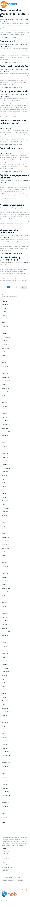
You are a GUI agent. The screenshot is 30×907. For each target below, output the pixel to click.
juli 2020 (4, 551)
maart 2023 (5, 453)
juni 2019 (4, 599)
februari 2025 (5, 370)
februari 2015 (5, 784)
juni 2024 (4, 399)
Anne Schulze (6, 21)
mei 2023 (4, 446)
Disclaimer (4, 862)
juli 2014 (4, 810)
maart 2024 (5, 410)
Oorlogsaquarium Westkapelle (14, 91)
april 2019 (4, 606)
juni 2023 (4, 442)
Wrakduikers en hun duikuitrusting (9, 231)
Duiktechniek (20, 880)
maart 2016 (5, 741)
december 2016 (6, 708)
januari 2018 (5, 661)
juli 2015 (4, 770)
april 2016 (4, 737)
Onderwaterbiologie (8, 880)
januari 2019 (5, 617)
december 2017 (6, 664)
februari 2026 (5, 326)
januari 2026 (5, 330)
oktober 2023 (5, 428)
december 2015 (6, 751)
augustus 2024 (5, 391)
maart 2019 (5, 610)
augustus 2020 (5, 548)
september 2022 (6, 475)
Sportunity (8, 900)
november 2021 (6, 508)
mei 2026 (4, 315)
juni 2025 (4, 355)
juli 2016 (4, 726)
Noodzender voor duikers (12, 204)
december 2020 (6, 537)
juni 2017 (4, 686)
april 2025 (4, 362)
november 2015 (6, 755)
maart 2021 (5, 533)
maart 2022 (5, 497)
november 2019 (6, 581)
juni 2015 (4, 773)
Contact (4, 860)
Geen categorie (9, 37)
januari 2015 (5, 788)
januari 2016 (5, 748)
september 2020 (6, 544)
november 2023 (6, 424)
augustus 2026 (5, 304)
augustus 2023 (5, 435)
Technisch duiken (7, 877)
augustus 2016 (5, 722)
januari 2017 (5, 704)
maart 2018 (5, 653)
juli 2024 (4, 395)
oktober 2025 (5, 341)
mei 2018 (4, 646)
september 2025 (6, 344)
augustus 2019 (5, 591)
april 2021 (4, 530)
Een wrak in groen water (11, 148)
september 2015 (6, 762)
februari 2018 (5, 657)
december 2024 (6, 377)
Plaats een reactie (17, 37)
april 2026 (4, 319)
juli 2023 (4, 439)
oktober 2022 (5, 471)
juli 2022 (4, 482)
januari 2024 (5, 417)
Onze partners (5, 858)
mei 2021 (4, 526)
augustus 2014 (5, 806)
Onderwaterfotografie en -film (11, 874)
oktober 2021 (5, 511)
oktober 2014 (5, 799)
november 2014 (6, 795)
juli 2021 (4, 519)
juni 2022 (4, 486)
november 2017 (6, 668)
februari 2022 (5, 501)
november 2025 (6, 337)
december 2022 (6, 464)
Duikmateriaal (7, 870)
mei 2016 (4, 733)
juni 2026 (4, 311)
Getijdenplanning (6, 851)
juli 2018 (4, 639)
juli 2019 (4, 595)
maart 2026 (5, 322)
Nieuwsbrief (5, 855)
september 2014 (6, 802)
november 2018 (6, 624)
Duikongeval (5, 857)
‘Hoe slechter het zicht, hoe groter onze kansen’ (13, 121)
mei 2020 (4, 559)
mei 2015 (4, 777)
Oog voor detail (7, 41)
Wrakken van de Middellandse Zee (14, 15)
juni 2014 (4, 813)
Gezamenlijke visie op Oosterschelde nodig (10, 258)
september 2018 (6, 631)
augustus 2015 (5, 766)
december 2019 (6, 577)
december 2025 (6, 333)
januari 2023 (5, 461)
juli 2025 (4, 351)
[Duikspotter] (9, 4)
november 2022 (6, 468)
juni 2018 (4, 642)
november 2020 (6, 541)
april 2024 (4, 406)
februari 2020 (5, 570)
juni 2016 (4, 730)
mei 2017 (4, 690)
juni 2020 (4, 555)
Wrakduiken (18, 877)
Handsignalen (5, 853)
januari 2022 (5, 504)
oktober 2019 (5, 584)
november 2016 (6, 711)
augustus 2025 (5, 348)
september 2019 (6, 588)
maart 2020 (5, 566)
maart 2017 (5, 697)
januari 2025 (5, 373)
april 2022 (4, 493)
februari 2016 (5, 744)
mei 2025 (4, 359)
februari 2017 (5, 701)
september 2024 (6, 388)
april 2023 (4, 450)
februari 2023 (5, 457)
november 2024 (6, 381)
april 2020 (4, 562)
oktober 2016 (5, 715)
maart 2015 (5, 781)
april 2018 (4, 650)
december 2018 (6, 621)
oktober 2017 (5, 671)
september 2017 (6, 675)
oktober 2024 (5, 384)
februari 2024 (5, 413)
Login (3, 825)
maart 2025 (5, 366)
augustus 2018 (5, 635)
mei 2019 (4, 602)
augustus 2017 (5, 679)
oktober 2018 (5, 628)
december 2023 (6, 421)
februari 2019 (5, 613)
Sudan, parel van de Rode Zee (14, 66)
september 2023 (6, 431)
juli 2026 (4, 308)
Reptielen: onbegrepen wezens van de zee (14, 176)
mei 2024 (4, 402)
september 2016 (6, 719)
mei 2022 (4, 490)
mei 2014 (4, 817)
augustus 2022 (5, 479)
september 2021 (6, 515)
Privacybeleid (5, 864)
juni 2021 (4, 522)
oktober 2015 (5, 759)
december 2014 (6, 791)
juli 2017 (4, 682)
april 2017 (4, 693)
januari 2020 (5, 573)
